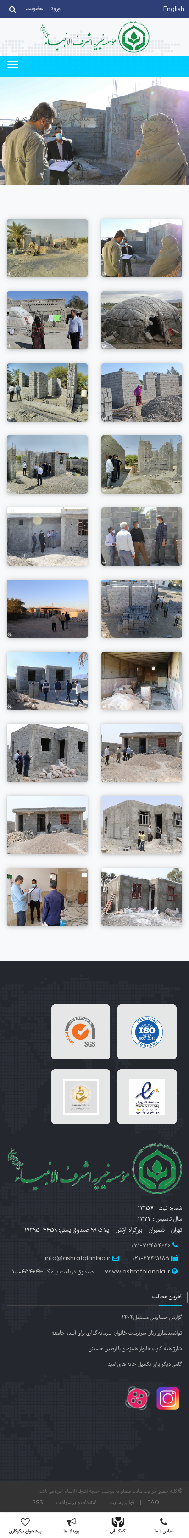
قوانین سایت (122, 1503)
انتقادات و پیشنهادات (76, 1503)
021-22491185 (150, 1259)
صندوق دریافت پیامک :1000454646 (53, 1272)
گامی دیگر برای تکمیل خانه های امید (145, 1365)
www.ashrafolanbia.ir (137, 1272)
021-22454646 (151, 1246)
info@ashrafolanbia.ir (78, 1259)
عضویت (34, 9)
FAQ (153, 1503)
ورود (55, 9)
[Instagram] (167, 1409)
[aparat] (137, 1409)
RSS (37, 1503)
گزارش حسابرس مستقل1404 (152, 1318)
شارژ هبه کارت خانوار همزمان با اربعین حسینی (135, 1349)
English (173, 10)
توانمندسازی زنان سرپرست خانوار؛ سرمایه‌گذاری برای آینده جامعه (116, 1333)
